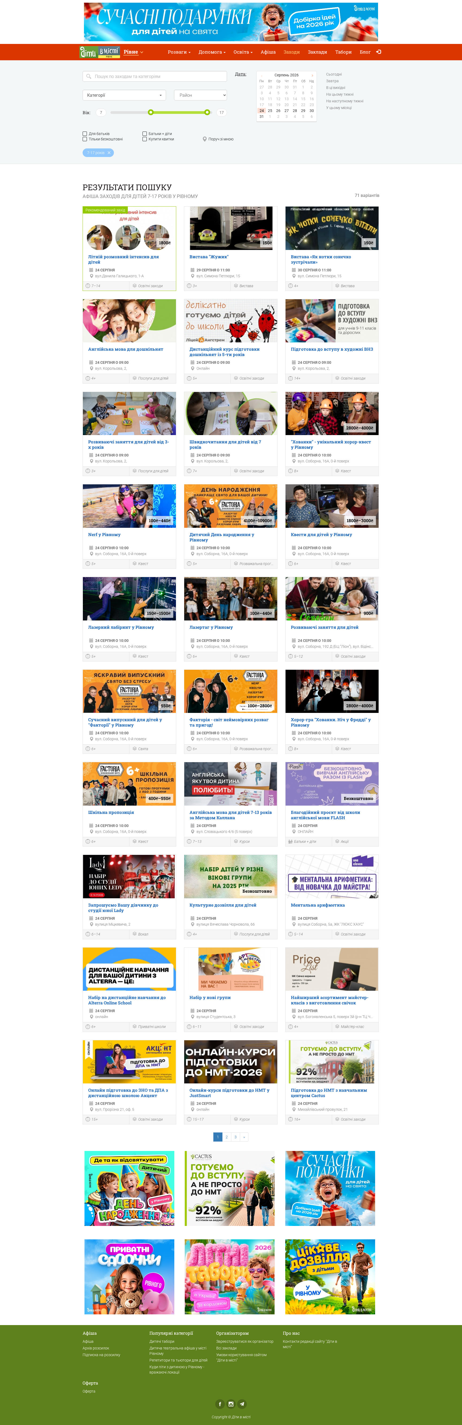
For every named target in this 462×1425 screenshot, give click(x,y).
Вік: (86, 112)
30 (312, 111)
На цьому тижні (339, 94)
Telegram (242, 1404)
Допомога (211, 52)
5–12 (298, 656)
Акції (345, 841)
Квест (346, 471)
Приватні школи (152, 1026)
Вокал (143, 934)
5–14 (298, 934)
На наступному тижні (344, 101)
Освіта (242, 52)
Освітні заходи (150, 286)
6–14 (95, 934)
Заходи (292, 52)
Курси (245, 841)
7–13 (197, 841)
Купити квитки (161, 139)
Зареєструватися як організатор (245, 1341)
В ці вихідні (335, 87)
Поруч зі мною (221, 139)
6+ (296, 564)
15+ (94, 1119)
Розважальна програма (257, 564)
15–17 (198, 1119)
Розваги (178, 52)
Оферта (89, 1391)
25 (270, 111)
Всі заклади (226, 1348)
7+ (195, 471)
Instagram (231, 1404)
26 (278, 111)
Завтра (332, 81)
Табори (343, 52)
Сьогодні (334, 74)
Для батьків (99, 134)
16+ (297, 1119)
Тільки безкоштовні (106, 139)
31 (262, 116)
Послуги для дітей (153, 378)
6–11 (197, 1026)
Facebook (220, 1404)
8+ (296, 471)
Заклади (317, 52)
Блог (365, 52)
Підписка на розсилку (101, 1355)
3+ (195, 286)
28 (295, 111)
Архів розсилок (96, 1348)
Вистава (246, 286)
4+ (296, 286)
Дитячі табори (161, 1341)
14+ (297, 378)
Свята (143, 749)
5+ (195, 378)
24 (262, 111)
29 (303, 111)
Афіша (268, 52)
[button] (133, 52)
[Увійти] (380, 52)
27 (286, 111)
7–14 (95, 286)
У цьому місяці (339, 108)
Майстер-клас (352, 1026)
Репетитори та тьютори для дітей (178, 1360)
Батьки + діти (160, 134)
